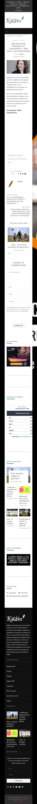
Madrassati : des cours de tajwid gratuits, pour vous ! (24, 499)
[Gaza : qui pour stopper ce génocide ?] (18, 234)
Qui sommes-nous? (24, 6)
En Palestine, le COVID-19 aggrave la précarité (24, 522)
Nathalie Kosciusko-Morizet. (17, 159)
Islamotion (10, 77)
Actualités (14, 40)
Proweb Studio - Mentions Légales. (21, 800)
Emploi (18, 8)
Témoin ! (19, 2)
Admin (21, 54)
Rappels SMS (13, 4)
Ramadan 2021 (11, 2)
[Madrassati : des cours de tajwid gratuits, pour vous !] (24, 490)
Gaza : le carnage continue (10, 521)
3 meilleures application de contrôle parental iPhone (12, 491)
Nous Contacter (11, 6)
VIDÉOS (22, 40)
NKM (9, 162)
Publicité (26, 2)
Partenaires (22, 4)
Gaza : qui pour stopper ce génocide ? (18, 246)
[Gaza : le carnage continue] (12, 512)
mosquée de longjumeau (15, 155)
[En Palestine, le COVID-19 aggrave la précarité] (24, 512)
